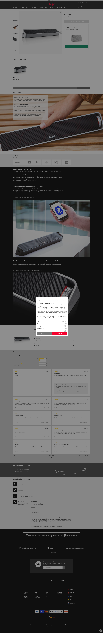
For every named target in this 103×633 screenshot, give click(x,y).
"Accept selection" (40, 315)
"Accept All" (47, 311)
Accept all (59, 333)
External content (40, 330)
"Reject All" (47, 307)
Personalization (39, 328)
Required (38, 321)
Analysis (38, 323)
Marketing (39, 326)
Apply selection (44, 333)
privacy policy (61, 317)
